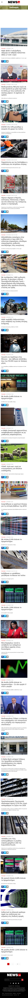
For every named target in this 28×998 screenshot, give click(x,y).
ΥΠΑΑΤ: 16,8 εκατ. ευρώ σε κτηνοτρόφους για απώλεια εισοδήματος (11, 468)
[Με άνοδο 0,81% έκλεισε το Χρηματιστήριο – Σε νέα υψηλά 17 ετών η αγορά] (14, 668)
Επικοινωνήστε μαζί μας (8, 993)
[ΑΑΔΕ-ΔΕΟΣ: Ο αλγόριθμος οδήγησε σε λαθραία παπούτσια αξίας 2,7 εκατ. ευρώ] (14, 37)
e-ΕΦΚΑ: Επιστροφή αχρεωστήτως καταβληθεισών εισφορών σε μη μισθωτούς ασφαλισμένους (14, 432)
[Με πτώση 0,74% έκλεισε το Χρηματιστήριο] (14, 526)
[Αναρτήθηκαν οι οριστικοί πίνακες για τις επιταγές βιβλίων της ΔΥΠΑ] (14, 490)
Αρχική (3, 993)
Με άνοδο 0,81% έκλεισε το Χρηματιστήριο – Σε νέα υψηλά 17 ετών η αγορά (13, 684)
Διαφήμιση (14, 993)
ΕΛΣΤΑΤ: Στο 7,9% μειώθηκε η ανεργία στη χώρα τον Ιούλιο (12, 128)
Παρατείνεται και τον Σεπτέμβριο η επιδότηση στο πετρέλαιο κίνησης (14, 163)
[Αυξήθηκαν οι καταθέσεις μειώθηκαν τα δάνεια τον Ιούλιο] (14, 560)
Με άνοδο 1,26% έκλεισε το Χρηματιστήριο (11, 608)
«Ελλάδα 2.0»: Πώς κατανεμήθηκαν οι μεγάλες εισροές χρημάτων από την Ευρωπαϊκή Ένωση (11, 842)
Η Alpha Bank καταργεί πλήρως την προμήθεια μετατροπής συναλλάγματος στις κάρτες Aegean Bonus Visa (13, 762)
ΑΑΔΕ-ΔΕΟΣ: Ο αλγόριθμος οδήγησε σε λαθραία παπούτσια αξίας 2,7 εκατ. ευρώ (13, 53)
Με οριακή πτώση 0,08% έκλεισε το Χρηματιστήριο (13, 879)
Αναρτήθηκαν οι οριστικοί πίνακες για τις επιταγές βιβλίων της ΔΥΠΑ (14, 505)
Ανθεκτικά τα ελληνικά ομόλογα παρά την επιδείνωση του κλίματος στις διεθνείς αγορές (13, 914)
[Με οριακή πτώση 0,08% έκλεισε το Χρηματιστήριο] (14, 864)
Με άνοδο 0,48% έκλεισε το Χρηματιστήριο (11, 397)
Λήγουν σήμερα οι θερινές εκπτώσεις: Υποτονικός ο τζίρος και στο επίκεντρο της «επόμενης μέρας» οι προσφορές (13, 201)
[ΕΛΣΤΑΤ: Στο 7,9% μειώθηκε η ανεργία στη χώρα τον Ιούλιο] (14, 113)
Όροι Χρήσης (19, 993)
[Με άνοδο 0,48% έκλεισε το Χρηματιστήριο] (14, 383)
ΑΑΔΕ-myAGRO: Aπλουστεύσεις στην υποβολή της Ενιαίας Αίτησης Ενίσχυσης (14, 321)
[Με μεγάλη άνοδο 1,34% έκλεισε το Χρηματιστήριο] (14, 936)
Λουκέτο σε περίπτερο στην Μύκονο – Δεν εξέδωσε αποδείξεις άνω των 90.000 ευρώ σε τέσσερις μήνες (14, 360)
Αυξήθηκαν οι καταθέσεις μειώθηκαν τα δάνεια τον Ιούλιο (13, 574)
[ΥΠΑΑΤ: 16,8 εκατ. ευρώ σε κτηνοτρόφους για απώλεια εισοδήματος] (14, 453)
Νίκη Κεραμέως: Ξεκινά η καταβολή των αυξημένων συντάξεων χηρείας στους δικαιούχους (11, 646)
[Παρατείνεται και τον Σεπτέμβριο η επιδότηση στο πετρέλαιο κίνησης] (14, 148)
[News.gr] (14, 2)
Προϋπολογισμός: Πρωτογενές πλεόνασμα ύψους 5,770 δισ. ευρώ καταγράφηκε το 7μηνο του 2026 (14, 803)
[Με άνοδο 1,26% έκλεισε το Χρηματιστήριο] (14, 594)
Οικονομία (3, 48)
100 (17, 964)
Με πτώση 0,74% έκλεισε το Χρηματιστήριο (11, 540)
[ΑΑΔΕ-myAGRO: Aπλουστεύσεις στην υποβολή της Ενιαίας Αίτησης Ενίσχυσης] (14, 306)
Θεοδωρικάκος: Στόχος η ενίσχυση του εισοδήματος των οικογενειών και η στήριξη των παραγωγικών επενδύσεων (14, 721)
